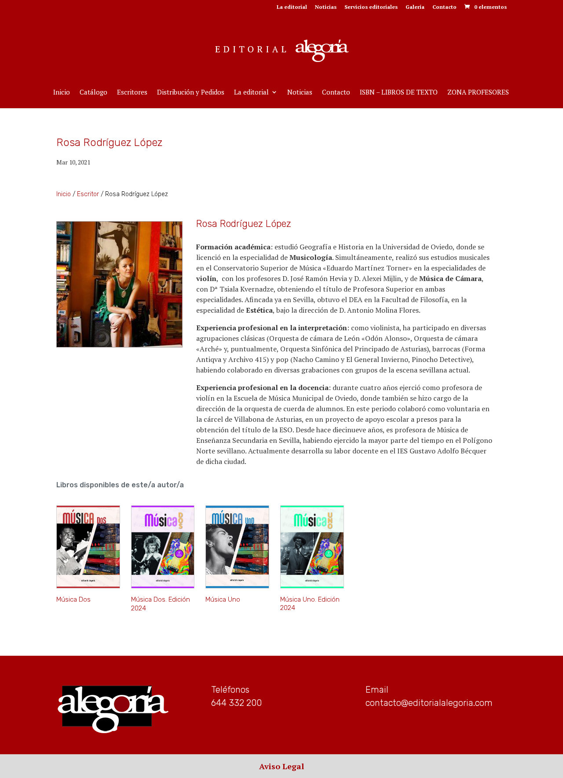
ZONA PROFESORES (478, 92)
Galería (415, 7)
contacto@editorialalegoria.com (429, 703)
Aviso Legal (281, 766)
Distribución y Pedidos (190, 92)
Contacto (444, 7)
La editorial (292, 7)
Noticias (325, 7)
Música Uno (222, 599)
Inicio (61, 92)
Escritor (88, 194)
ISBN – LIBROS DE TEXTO (399, 92)
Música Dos (73, 599)
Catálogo (93, 92)
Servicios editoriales (371, 7)
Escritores (132, 92)
